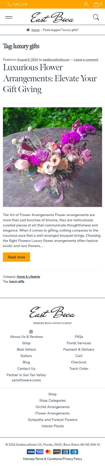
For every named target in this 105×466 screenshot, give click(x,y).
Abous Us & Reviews (26, 336)
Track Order (78, 368)
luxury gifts (16, 281)
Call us (19, 4)
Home (36, 29)
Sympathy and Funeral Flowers (52, 419)
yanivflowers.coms (26, 380)
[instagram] (31, 331)
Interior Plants (53, 426)
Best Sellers (26, 349)
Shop (26, 343)
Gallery (26, 355)
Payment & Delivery (78, 349)
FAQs (79, 336)
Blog (26, 362)
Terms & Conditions (48, 459)
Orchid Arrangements (52, 406)
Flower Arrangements (52, 413)
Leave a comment (86, 59)
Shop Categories (52, 400)
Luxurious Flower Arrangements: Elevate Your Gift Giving (49, 78)
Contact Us (26, 368)
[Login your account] (84, 4)
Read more (16, 257)
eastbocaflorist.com (56, 59)
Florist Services (79, 343)
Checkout (78, 362)
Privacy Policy (72, 459)
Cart (78, 355)
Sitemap (28, 459)
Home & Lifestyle (28, 276)
